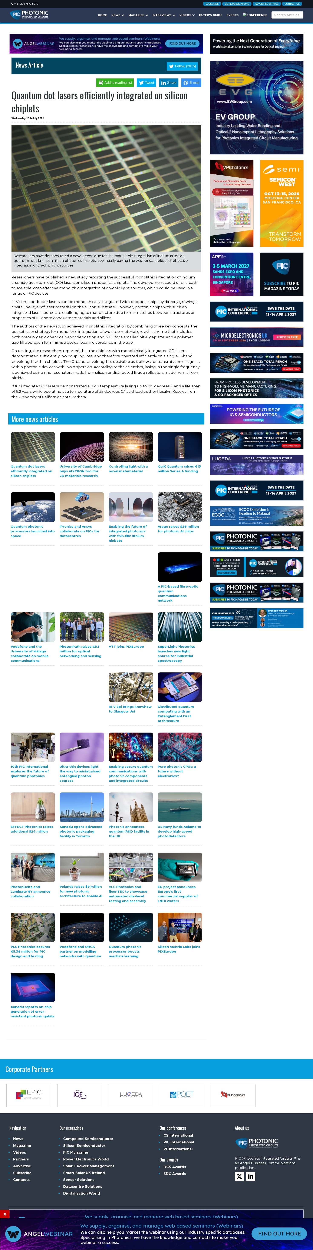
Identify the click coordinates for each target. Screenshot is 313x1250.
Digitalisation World (81, 1193)
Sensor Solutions (78, 1180)
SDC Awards (175, 1174)
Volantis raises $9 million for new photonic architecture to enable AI (81, 891)
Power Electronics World (86, 1159)
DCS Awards (175, 1167)
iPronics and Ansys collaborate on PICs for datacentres (79, 531)
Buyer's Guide (210, 15)
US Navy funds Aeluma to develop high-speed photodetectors (179, 831)
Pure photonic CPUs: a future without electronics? (177, 771)
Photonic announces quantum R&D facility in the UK (129, 831)
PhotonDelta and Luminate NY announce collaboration (30, 891)
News (116, 15)
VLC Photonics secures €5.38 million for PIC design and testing (30, 951)
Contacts (21, 1180)
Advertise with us (267, 4)
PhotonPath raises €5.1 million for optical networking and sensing (80, 651)
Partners (21, 1159)
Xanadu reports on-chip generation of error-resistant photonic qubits (33, 1011)
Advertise (22, 1166)
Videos (185, 15)
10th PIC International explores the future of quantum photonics (30, 771)
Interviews (162, 15)
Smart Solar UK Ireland (84, 1173)
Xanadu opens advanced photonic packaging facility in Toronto (81, 831)
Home (102, 15)
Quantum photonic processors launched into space (33, 531)
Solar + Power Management (88, 1166)
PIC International (179, 1142)
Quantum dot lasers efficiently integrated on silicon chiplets (31, 471)
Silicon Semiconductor (84, 1146)
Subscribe (212, 4)
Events (233, 15)
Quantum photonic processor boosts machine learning (125, 951)
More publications (237, 4)
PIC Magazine (75, 1152)
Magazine (136, 15)
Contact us (292, 4)
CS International (178, 1135)
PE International (178, 1149)
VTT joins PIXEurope (126, 647)
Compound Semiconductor (88, 1139)
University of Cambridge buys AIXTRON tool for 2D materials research (81, 471)
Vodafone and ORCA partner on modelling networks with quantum (80, 951)
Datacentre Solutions (82, 1187)
